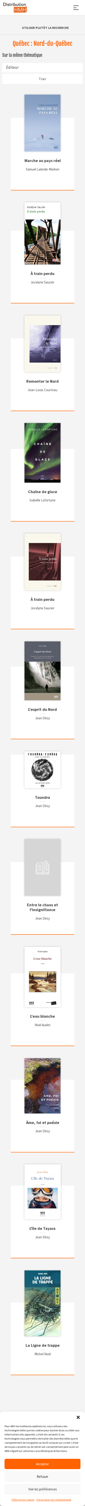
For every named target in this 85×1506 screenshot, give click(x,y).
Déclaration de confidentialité (53, 1499)
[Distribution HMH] (15, 8)
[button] (78, 1417)
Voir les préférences (42, 1489)
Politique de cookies (23, 1499)
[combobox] (42, 67)
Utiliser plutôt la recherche (45, 28)
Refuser (42, 1476)
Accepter (42, 1464)
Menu (76, 7)
